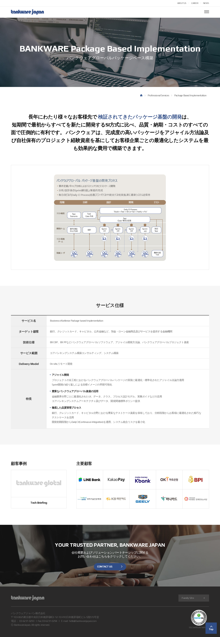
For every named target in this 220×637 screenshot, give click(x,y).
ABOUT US (181, 3)
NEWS (206, 3)
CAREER (194, 3)
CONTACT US (104, 566)
